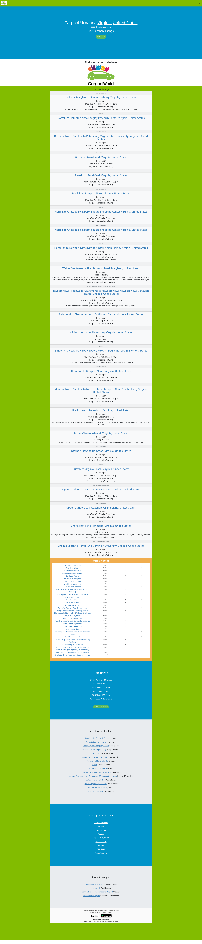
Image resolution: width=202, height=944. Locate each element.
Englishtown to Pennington (72, 626)
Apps (117, 911)
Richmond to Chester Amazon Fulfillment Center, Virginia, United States (101, 314)
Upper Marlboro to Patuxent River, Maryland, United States (101, 507)
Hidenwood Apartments (95, 884)
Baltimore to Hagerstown (72, 618)
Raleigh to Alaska (72, 576)
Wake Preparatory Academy (96, 783)
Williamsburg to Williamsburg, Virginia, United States (101, 332)
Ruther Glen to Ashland (72, 587)
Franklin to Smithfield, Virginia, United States (101, 175)
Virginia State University (96, 742)
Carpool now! (101, 830)
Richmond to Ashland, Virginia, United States (101, 157)
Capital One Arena (95, 791)
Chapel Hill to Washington (72, 602)
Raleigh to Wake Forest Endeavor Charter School (72, 621)
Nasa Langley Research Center (97, 738)
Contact (99, 911)
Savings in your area (101, 706)
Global (101, 826)
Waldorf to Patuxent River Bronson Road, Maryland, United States (101, 268)
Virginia (105, 22)
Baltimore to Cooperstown (72, 624)
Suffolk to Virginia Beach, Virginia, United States (101, 469)
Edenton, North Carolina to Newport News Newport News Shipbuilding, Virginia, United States (101, 390)
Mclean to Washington (72, 579)
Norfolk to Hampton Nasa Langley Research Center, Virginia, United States (101, 118)
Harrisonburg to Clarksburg (72, 645)
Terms (89, 911)
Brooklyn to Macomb (72, 637)
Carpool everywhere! (101, 838)
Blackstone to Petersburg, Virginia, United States (101, 410)
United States (125, 22)
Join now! (101, 37)
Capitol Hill (95, 888)
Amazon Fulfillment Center (97, 761)
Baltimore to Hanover (72, 605)
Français (97, 912)
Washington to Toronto (72, 584)
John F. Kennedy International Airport (97, 892)
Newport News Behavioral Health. (94, 757)
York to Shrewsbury (72, 629)
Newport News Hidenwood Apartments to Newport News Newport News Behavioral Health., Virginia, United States (101, 292)
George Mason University (98, 787)
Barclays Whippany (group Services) (97, 772)
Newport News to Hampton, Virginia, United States (101, 451)
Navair (94, 764)
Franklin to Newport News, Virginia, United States (101, 193)
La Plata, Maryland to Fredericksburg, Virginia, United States (101, 97)
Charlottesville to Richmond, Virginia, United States (101, 525)
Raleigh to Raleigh (72, 568)
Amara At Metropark (91, 895)
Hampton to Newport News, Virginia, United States (101, 371)
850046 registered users (101, 27)
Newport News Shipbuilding (94, 749)
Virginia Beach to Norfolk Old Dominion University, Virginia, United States (101, 545)
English (92, 912)
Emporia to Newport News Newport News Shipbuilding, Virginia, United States (101, 350)
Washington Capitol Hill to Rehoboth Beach (72, 594)
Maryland (101, 849)
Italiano (104, 912)
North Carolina (101, 853)
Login (198, 3)
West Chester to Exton (72, 581)
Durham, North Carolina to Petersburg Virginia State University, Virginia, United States (101, 137)
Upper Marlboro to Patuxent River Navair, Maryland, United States (101, 489)
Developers (111, 911)
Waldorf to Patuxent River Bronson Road (72, 608)
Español (110, 912)
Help (84, 911)
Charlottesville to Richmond (72, 573)
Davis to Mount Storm (72, 597)
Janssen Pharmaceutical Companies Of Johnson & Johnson (93, 776)
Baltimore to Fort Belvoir (72, 571)
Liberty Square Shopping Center (96, 745)
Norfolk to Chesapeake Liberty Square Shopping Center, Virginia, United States (101, 211)
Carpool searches (101, 822)
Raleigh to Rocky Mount (72, 616)
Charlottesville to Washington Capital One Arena (72, 655)
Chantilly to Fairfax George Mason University (72, 652)
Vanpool (101, 834)
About (94, 911)
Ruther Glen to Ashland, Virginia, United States (101, 433)
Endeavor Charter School (96, 780)
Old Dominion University (98, 768)
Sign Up (193, 3)
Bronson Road (95, 753)
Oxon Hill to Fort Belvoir (72, 565)
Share (105, 911)
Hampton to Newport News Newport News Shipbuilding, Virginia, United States (101, 247)
